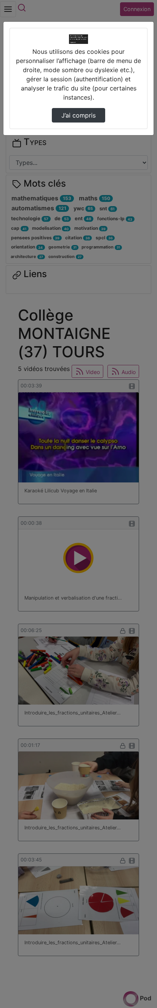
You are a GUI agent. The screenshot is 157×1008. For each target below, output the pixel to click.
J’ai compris (78, 115)
